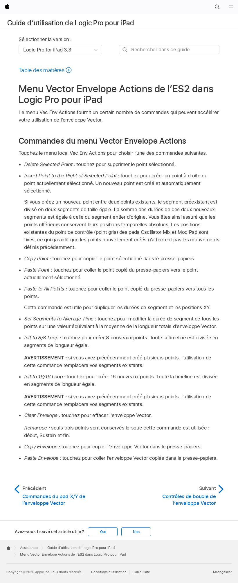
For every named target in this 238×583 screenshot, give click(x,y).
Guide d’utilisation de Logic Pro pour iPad (70, 23)
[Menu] (231, 7)
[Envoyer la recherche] (125, 50)
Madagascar (222, 572)
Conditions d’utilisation (108, 572)
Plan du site (141, 572)
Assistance (29, 548)
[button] (217, 7)
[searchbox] (169, 49)
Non (136, 532)
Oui (102, 532)
